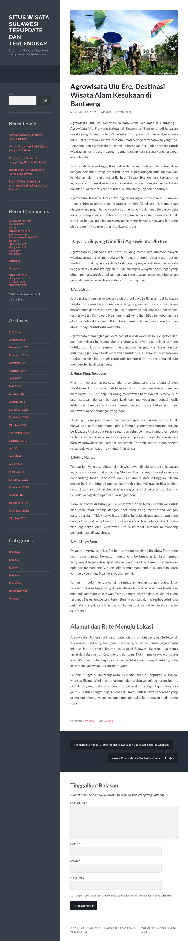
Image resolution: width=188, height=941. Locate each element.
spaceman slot (17, 244)
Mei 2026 (15, 331)
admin (106, 112)
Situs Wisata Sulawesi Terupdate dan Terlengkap (29, 30)
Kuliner (13, 567)
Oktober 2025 (17, 362)
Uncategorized (18, 590)
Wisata (13, 598)
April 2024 (15, 464)
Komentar (78, 802)
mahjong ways (17, 281)
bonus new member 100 (23, 237)
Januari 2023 (17, 495)
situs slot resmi (18, 274)
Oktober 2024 (17, 425)
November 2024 (19, 417)
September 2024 (19, 432)
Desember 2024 (19, 409)
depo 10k (14, 250)
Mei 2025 (15, 386)
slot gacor (15, 253)
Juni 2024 (15, 456)
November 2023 (19, 487)
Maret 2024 (16, 471)
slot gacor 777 (17, 247)
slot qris (14, 227)
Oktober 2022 (17, 518)
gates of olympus (19, 234)
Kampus (14, 559)
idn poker (14, 260)
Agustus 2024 (17, 440)
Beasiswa (15, 551)
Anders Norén (166, 928)
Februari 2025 (17, 394)
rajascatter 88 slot (20, 220)
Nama (75, 843)
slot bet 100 (16, 224)
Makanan (14, 575)
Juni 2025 (15, 378)
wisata (109, 720)
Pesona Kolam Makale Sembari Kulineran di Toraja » (143, 758)
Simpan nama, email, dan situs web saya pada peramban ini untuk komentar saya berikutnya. (124, 895)
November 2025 (19, 355)
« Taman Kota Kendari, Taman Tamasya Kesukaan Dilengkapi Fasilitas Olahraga (121, 744)
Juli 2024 (14, 448)
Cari (12, 93)
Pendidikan (15, 583)
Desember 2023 (19, 479)
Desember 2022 (19, 502)
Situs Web (77, 877)
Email (75, 860)
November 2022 (19, 510)
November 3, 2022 (83, 112)
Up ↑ (147, 932)
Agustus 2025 (17, 370)
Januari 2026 (17, 339)
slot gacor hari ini (19, 278)
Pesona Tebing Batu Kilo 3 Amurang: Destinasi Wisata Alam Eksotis (29, 185)
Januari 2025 (17, 401)
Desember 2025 (19, 347)
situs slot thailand (19, 230)
